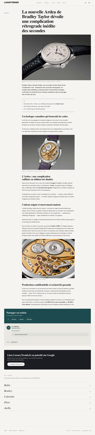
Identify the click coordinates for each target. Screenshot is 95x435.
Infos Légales (13, 430)
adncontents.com (86, 430)
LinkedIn (21, 319)
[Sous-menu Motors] (49, 2)
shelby (7, 408)
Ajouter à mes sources (17, 364)
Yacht (53, 2)
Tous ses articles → (16, 330)
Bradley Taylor (14, 342)
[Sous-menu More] (66, 2)
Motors (46, 2)
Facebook (14, 319)
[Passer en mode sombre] (89, 2)
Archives (21, 430)
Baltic (7, 385)
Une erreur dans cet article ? (21, 334)
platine (48, 233)
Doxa (7, 402)
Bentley (8, 391)
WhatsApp (29, 319)
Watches (39, 2)
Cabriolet (9, 396)
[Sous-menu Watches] (42, 2)
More (64, 2)
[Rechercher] (85, 2)
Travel (59, 2)
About (5, 430)
